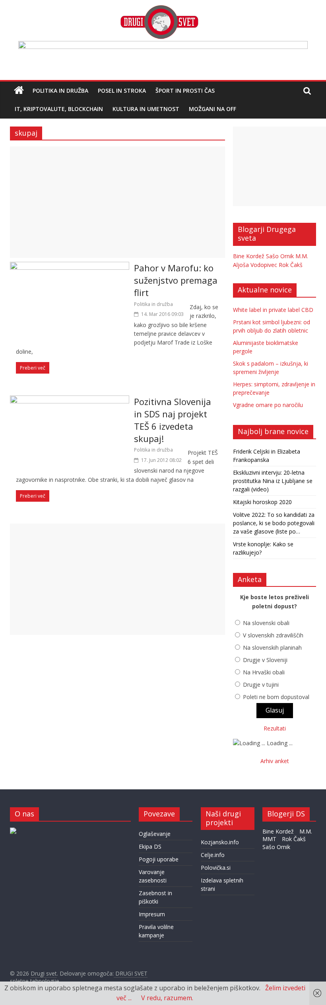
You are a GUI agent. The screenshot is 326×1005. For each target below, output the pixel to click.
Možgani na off (212, 109)
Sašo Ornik (280, 256)
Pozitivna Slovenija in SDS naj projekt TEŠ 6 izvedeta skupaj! (172, 419)
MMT (269, 839)
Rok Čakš (291, 265)
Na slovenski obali (266, 623)
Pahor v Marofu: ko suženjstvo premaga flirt (175, 280)
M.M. (301, 256)
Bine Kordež (248, 256)
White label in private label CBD (273, 310)
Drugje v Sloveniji (265, 660)
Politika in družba (60, 90)
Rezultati (275, 728)
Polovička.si (216, 867)
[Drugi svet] (159, 8)
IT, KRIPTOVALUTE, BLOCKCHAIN (59, 109)
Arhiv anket (274, 761)
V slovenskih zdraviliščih (273, 635)
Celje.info (213, 855)
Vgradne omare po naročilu (268, 405)
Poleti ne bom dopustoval (276, 697)
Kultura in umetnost (146, 109)
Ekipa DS (150, 846)
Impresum (152, 914)
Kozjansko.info (220, 842)
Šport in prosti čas (185, 90)
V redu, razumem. (167, 997)
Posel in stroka (122, 90)
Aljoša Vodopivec (255, 265)
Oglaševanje (155, 834)
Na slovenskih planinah (272, 647)
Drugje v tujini (261, 684)
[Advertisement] (117, 202)
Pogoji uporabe (159, 859)
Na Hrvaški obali (264, 672)
